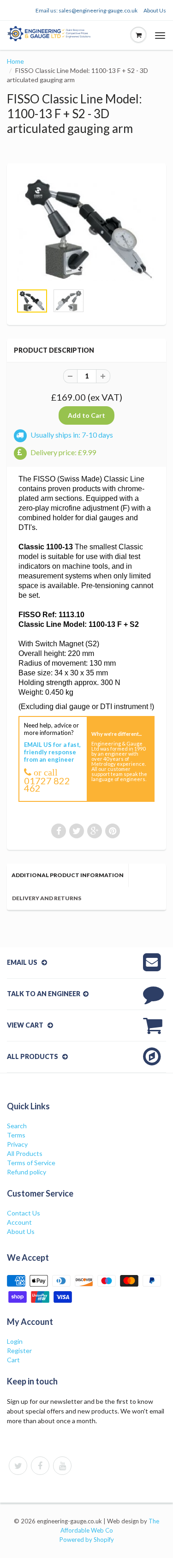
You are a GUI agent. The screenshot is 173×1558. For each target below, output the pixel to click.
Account (19, 1222)
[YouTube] (62, 1465)
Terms (16, 1135)
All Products (24, 1153)
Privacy (17, 1144)
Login (15, 1341)
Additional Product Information (68, 875)
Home (15, 61)
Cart (13, 1360)
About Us (154, 10)
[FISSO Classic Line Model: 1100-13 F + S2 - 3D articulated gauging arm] (86, 228)
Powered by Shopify (87, 1539)
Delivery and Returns (46, 898)
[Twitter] (18, 1465)
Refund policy (26, 1172)
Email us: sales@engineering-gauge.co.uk (86, 10)
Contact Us (23, 1213)
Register (19, 1350)
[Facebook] (40, 1465)
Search (17, 1126)
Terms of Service (31, 1163)
